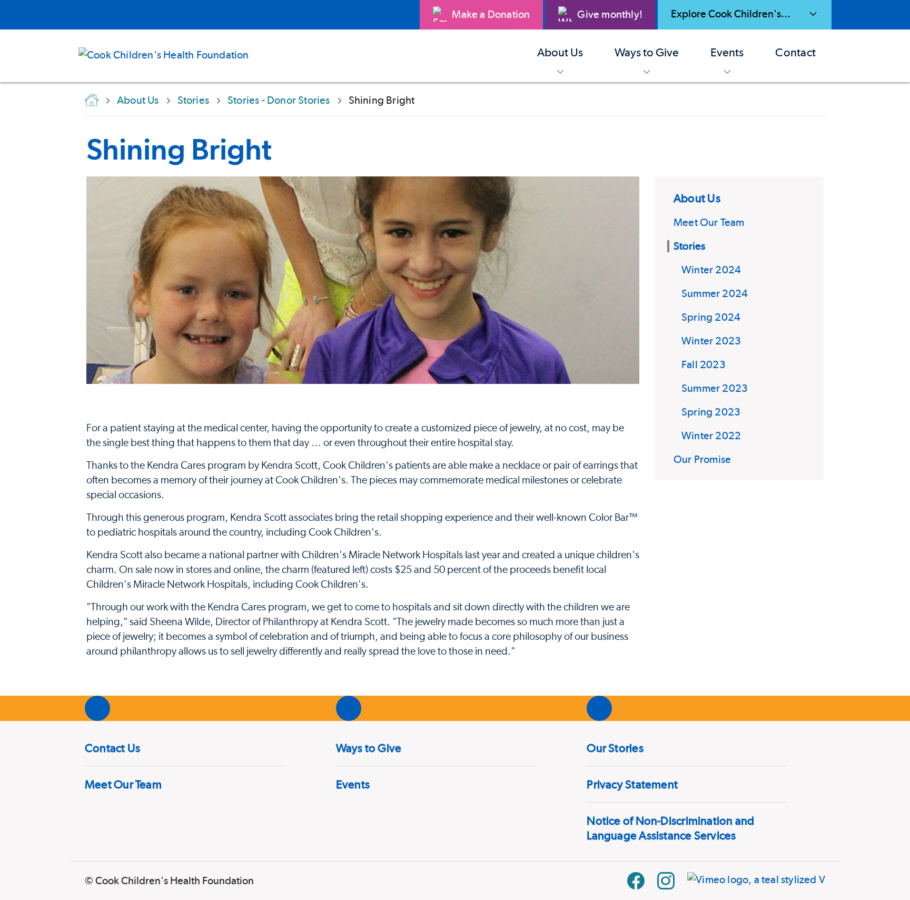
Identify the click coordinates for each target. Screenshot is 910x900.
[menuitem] (560, 55)
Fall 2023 (703, 364)
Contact (795, 52)
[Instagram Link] (666, 880)
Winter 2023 (711, 340)
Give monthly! (609, 14)
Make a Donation (491, 14)
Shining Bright (179, 149)
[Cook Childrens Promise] (171, 55)
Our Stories (615, 748)
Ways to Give (369, 748)
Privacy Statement (632, 784)
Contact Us (112, 748)
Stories (689, 246)
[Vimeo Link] (756, 880)
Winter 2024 (711, 269)
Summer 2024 (714, 293)
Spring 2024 (710, 317)
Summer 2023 (714, 388)
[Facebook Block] (636, 880)
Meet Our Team (709, 222)
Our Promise (702, 459)
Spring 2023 (710, 412)
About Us (697, 198)
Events (353, 784)
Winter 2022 (711, 435)
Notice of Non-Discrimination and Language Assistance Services (670, 828)
